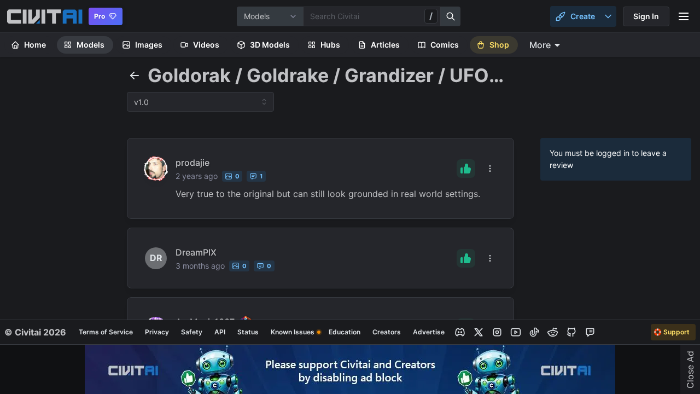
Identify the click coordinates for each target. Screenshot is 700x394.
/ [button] (431, 15)
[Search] (450, 16)
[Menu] (683, 16)
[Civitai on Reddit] (553, 332)
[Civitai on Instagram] (497, 332)
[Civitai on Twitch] (590, 332)
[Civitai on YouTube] (515, 332)
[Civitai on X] (478, 332)
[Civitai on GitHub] (571, 332)
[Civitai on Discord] (460, 332)
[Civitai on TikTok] (534, 332)
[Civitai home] (44, 16)
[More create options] (608, 16)
